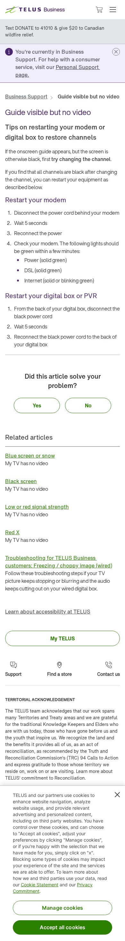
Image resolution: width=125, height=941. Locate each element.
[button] (113, 10)
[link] (57, 71)
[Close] (117, 795)
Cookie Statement (39, 884)
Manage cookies (62, 908)
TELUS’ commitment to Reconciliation (45, 778)
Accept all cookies (63, 927)
